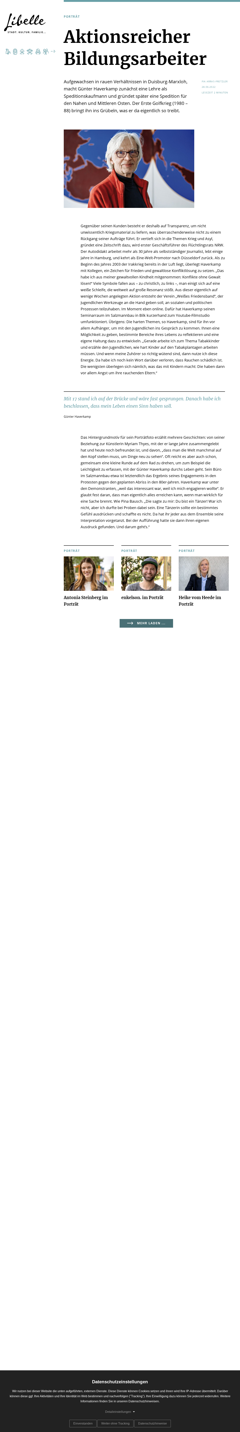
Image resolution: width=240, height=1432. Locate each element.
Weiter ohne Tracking (115, 1423)
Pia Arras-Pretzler (215, 81)
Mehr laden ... (151, 623)
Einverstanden (83, 1423)
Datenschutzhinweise (152, 1423)
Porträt (72, 16)
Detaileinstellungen (118, 1411)
